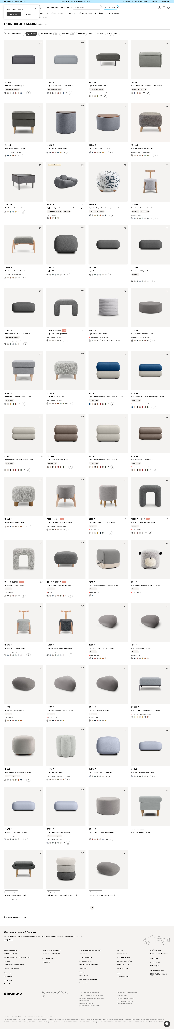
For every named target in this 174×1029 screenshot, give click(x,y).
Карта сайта (83, 975)
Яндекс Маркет (155, 954)
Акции (46, 7)
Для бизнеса (8, 976)
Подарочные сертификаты (88, 979)
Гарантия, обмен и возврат (88, 964)
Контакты (7, 961)
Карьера (82, 972)
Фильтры (33, 33)
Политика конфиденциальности (127, 992)
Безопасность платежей (125, 998)
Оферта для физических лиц (89, 992)
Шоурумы (65, 7)
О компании (83, 954)
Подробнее (8, 940)
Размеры (100, 33)
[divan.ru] (13, 993)
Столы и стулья (122, 968)
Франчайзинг (8, 984)
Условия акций (122, 995)
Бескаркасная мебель (124, 961)
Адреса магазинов (85, 957)
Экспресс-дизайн (123, 976)
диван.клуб (83, 968)
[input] (87, 7)
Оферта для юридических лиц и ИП (91, 995)
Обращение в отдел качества (14, 964)
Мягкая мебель (122, 954)
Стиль (116, 33)
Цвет (108, 33)
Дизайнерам (8, 980)
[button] (159, 7)
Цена (91, 33)
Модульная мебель (123, 964)
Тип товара (81, 33)
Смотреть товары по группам (15, 917)
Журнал (54, 7)
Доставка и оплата (85, 961)
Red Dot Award (155, 962)
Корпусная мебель (123, 957)
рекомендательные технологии (44, 1016)
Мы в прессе (83, 983)
